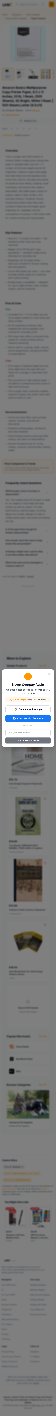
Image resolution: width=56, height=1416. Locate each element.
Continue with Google (30, 709)
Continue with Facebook (30, 718)
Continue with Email (26, 740)
